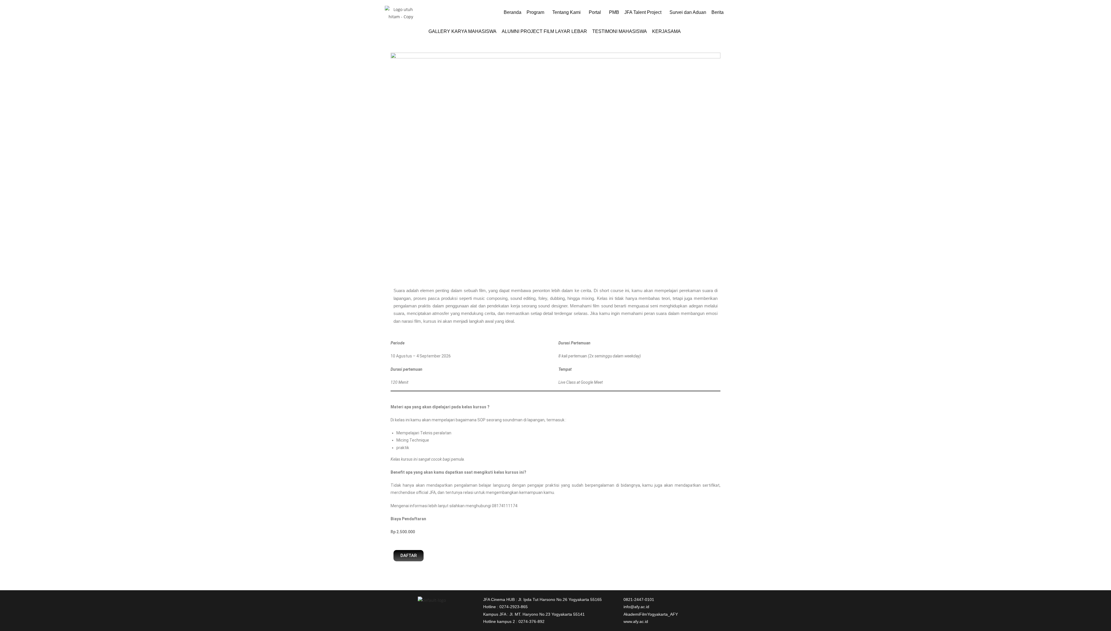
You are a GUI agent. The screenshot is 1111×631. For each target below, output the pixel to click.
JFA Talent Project (642, 12)
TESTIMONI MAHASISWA (619, 31)
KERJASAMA (666, 31)
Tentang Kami (566, 12)
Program (535, 12)
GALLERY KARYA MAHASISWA (462, 31)
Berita (717, 12)
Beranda (512, 12)
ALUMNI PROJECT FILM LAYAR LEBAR (544, 31)
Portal (595, 12)
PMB (614, 12)
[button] (537, 12)
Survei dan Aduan (687, 12)
